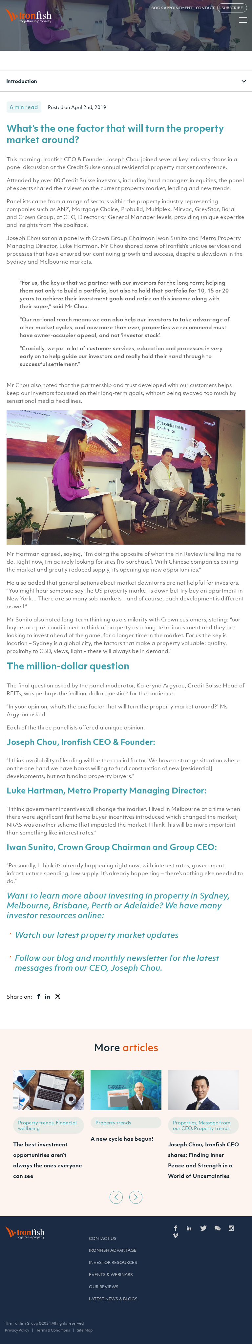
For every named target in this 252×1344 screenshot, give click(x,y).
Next (135, 1197)
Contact (205, 8)
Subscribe (232, 8)
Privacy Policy (17, 1330)
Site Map (85, 1330)
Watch (28, 934)
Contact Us (102, 1238)
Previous (116, 1197)
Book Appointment (171, 8)
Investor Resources (113, 1262)
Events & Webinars (111, 1274)
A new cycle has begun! (122, 1138)
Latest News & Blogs (113, 1299)
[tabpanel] (48, 1128)
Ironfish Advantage (112, 1250)
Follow (27, 957)
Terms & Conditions (53, 1330)
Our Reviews (103, 1287)
